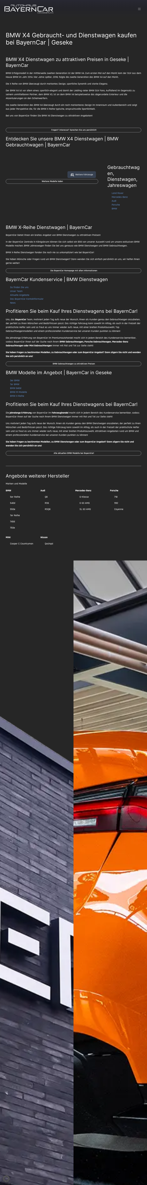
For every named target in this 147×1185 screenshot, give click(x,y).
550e (12, 509)
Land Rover (117, 193)
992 (116, 503)
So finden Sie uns (19, 287)
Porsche (116, 204)
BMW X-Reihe (17, 396)
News (13, 302)
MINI (8, 537)
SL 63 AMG (85, 509)
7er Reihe (15, 515)
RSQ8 (47, 509)
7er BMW (14, 384)
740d (12, 521)
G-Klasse (84, 496)
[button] (6, 1178)
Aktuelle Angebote (19, 295)
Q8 (46, 496)
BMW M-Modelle (18, 392)
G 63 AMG (85, 503)
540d (12, 503)
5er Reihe (15, 496)
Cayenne (118, 509)
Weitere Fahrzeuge (84, 174)
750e (12, 527)
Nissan (44, 537)
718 (115, 496)
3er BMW (15, 380)
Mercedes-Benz (120, 197)
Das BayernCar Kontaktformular (26, 299)
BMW (114, 208)
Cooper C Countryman (21, 543)
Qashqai (49, 543)
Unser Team (16, 291)
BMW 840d (15, 388)
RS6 (47, 503)
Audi (114, 201)
